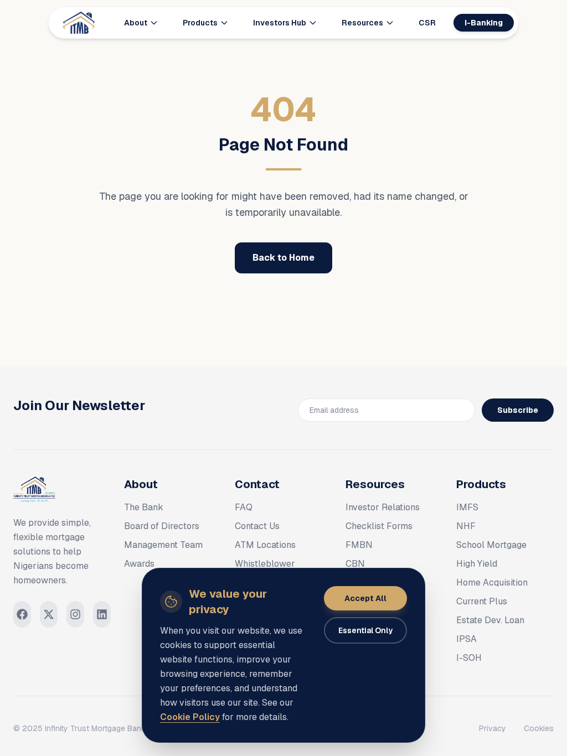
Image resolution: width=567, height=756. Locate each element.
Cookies (539, 728)
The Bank (143, 507)
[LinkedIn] (102, 614)
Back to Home (283, 257)
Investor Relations (383, 507)
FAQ (243, 507)
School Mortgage (491, 545)
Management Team (163, 545)
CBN (355, 563)
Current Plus (481, 601)
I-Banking (484, 23)
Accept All (365, 598)
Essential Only (365, 630)
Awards (139, 563)
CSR (427, 23)
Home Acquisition (492, 582)
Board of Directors (161, 526)
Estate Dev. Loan (490, 620)
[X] (49, 614)
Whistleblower (265, 563)
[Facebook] (22, 614)
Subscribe (517, 410)
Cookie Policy (190, 717)
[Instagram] (75, 614)
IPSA (466, 639)
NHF (466, 526)
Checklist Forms (379, 526)
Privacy (492, 728)
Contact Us (257, 526)
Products (200, 23)
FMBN (359, 545)
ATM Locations (265, 545)
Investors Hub (279, 23)
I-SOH (469, 658)
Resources (362, 23)
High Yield (476, 563)
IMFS (467, 507)
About (135, 23)
